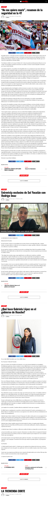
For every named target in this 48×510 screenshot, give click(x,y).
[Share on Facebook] (12, 53)
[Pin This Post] (28, 53)
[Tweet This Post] (20, 53)
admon (7, 17)
